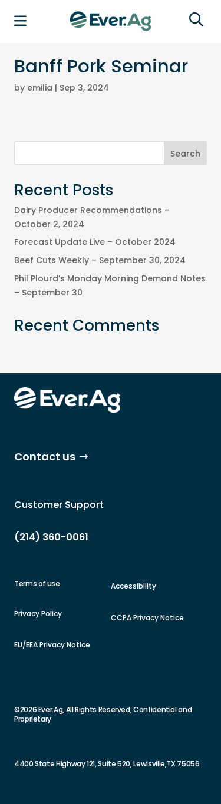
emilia (39, 88)
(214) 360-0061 (51, 537)
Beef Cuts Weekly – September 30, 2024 (100, 260)
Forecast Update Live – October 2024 (95, 242)
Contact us (44, 456)
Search (185, 154)
